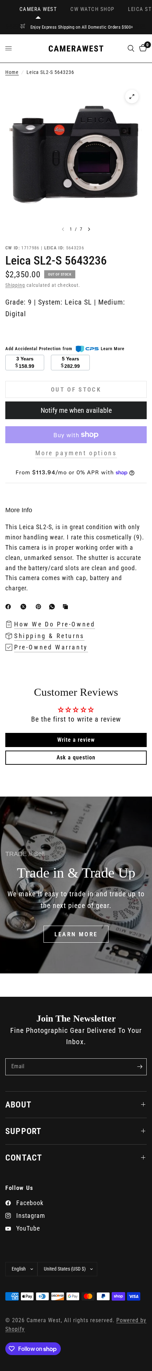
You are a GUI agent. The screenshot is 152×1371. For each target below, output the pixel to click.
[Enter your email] (140, 1066)
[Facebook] (9, 606)
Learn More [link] (112, 348)
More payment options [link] (76, 453)
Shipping (15, 285)
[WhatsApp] (53, 606)
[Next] (89, 229)
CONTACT (23, 1158)
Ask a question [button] (76, 757)
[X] (25, 606)
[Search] (131, 48)
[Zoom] (132, 96)
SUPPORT (23, 1131)
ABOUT (18, 1105)
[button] (76, 934)
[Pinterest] (40, 606)
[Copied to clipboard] (67, 606)
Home (12, 72)
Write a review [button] (76, 739)
